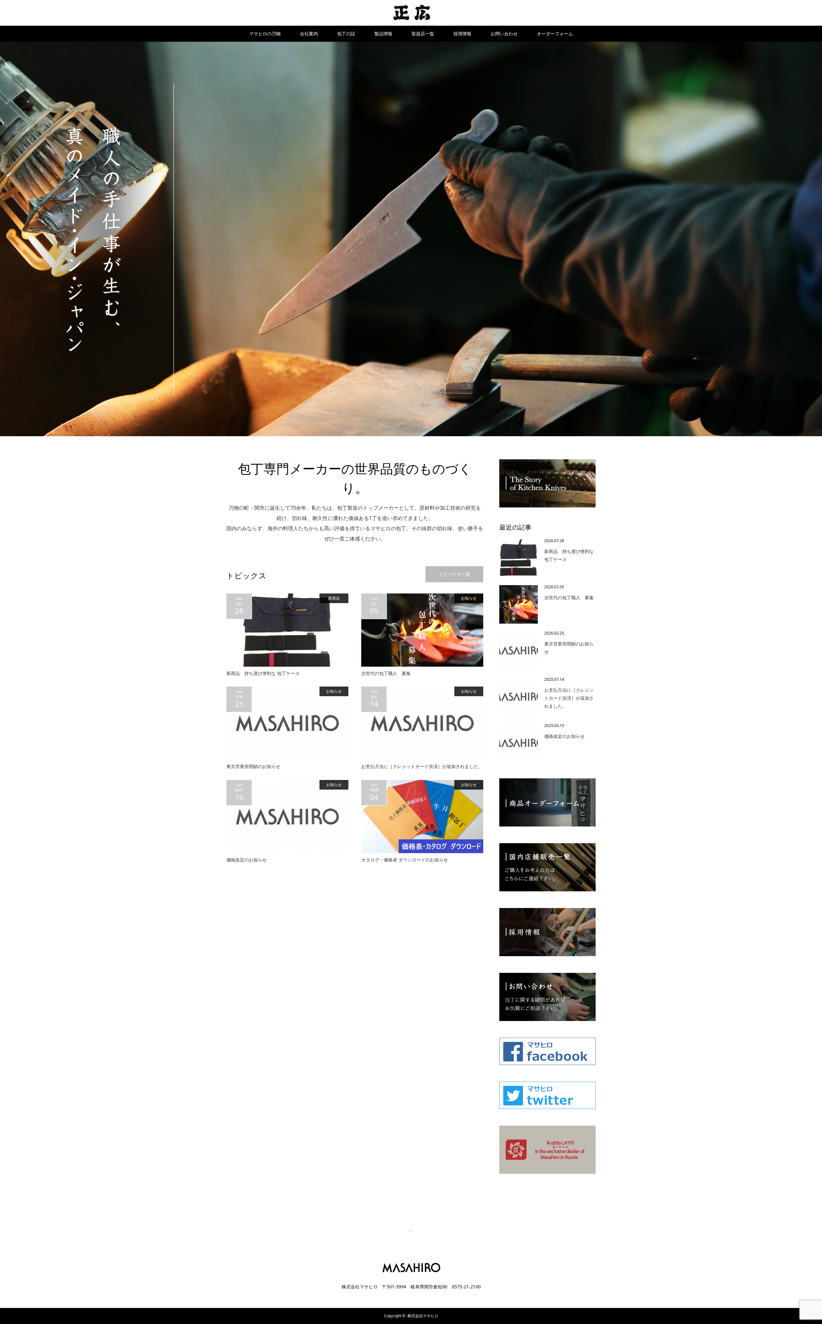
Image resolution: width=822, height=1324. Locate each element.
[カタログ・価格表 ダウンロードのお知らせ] (422, 816)
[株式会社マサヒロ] (411, 12)
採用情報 (462, 33)
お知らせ (469, 598)
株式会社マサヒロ (422, 1316)
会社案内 (309, 33)
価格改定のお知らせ (246, 860)
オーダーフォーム (555, 33)
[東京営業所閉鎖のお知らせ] (287, 723)
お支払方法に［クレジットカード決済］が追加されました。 (422, 766)
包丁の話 (346, 33)
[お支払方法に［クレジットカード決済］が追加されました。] (422, 723)
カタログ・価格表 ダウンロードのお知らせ (404, 860)
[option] (411, 239)
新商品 (334, 598)
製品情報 (383, 33)
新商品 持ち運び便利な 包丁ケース (263, 673)
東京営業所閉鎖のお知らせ (253, 766)
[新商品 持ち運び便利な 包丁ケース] (287, 630)
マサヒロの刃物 (265, 33)
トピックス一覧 (454, 574)
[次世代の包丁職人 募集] (422, 630)
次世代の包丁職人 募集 (386, 673)
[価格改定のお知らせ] (287, 816)
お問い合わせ (504, 33)
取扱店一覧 (423, 33)
